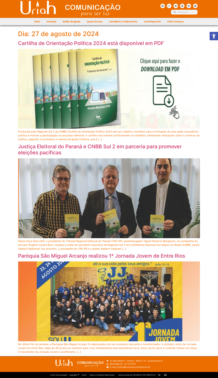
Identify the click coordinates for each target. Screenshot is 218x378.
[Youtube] (175, 6)
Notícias (51, 21)
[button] (214, 36)
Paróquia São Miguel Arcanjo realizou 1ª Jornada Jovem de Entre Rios (101, 256)
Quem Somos (94, 21)
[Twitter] (189, 6)
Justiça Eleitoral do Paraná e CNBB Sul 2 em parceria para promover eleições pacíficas (100, 149)
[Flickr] (195, 6)
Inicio (37, 21)
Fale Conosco (175, 21)
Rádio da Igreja (71, 21)
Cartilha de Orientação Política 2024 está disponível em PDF (91, 43)
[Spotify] (182, 6)
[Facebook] (162, 6)
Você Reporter (152, 21)
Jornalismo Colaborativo (123, 21)
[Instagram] (169, 6)
